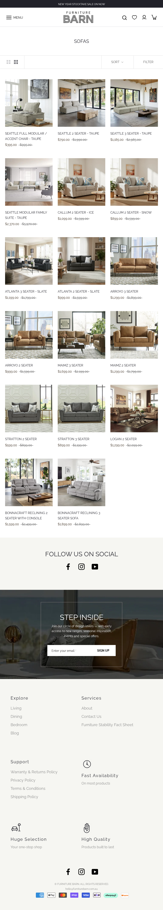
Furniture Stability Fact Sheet (107, 725)
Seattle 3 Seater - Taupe (131, 133)
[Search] (124, 17)
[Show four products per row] (16, 61)
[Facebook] (68, 566)
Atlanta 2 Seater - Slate (79, 291)
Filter (148, 62)
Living (16, 708)
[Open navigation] (8, 17)
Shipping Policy (24, 796)
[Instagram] (81, 566)
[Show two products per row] (8, 61)
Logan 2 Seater (123, 439)
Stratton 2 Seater (21, 439)
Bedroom (19, 725)
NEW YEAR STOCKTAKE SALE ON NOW (81, 4)
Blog (15, 733)
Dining (16, 716)
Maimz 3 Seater (70, 365)
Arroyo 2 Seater (19, 365)
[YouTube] (95, 566)
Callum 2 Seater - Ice (76, 212)
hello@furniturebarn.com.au (81, 888)
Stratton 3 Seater (73, 439)
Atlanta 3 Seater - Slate (26, 291)
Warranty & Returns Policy (34, 772)
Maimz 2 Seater (123, 365)
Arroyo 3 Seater (124, 291)
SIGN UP (103, 650)
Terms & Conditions (28, 788)
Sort (115, 62)
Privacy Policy (23, 780)
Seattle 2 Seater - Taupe (78, 133)
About (87, 708)
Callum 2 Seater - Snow (131, 212)
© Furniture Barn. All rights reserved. (82, 884)
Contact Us (91, 716)
